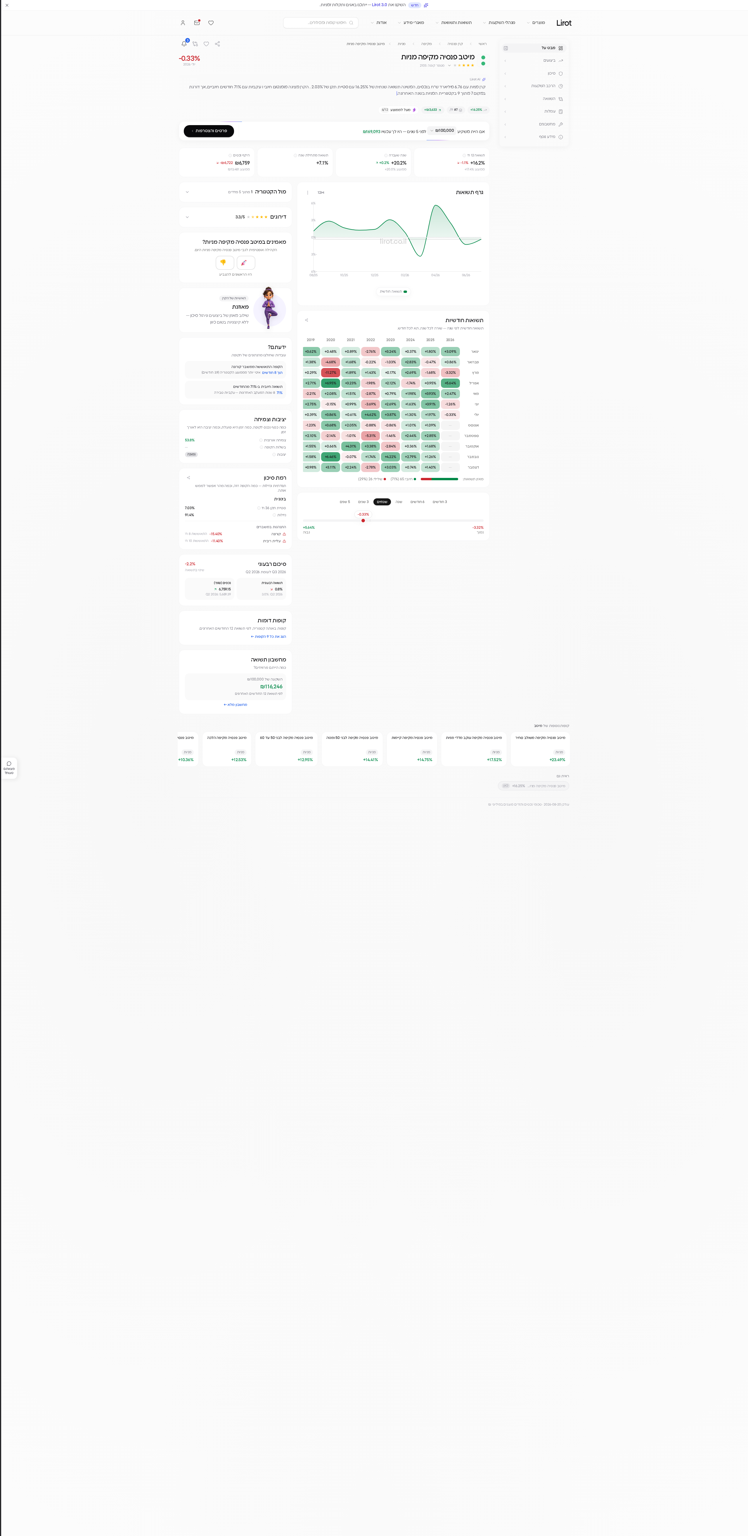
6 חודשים (418, 502)
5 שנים (345, 502)
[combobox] (441, 130)
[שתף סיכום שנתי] (306, 320)
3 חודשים (440, 502)
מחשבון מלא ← (235, 704)
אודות (381, 23)
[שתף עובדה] (191, 368)
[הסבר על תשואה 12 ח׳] (464, 155)
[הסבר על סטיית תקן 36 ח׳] (259, 508)
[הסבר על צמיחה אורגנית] (261, 440)
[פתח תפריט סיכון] (505, 73)
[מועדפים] (211, 22)
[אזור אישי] (182, 22)
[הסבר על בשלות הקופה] (261, 447)
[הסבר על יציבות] (274, 454)
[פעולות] (307, 192)
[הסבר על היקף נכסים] (230, 155)
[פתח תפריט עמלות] (505, 111)
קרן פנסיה (455, 44)
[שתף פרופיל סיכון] (188, 477)
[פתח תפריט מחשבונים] (505, 124)
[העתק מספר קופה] (416, 65)
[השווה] (195, 44)
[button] (461, 65)
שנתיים (382, 502)
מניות (402, 44)
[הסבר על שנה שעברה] (386, 155)
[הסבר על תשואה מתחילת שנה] (295, 155)
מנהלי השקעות (502, 23)
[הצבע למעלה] (246, 263)
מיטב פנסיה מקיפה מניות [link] (366, 44)
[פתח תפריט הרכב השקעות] (505, 86)
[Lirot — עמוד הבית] (564, 23)
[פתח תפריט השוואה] (505, 99)
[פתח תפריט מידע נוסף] (505, 137)
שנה (399, 502)
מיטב (538, 726)
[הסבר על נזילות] (274, 515)
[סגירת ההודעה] (7, 5)
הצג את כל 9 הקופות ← (268, 636)
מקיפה (426, 44)
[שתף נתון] (419, 153)
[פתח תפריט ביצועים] (505, 60)
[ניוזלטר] (197, 22)
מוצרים (538, 23)
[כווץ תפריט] (506, 48)
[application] (393, 242)
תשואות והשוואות (456, 23)
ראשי (483, 44)
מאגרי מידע (414, 23)
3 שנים (363, 502)
